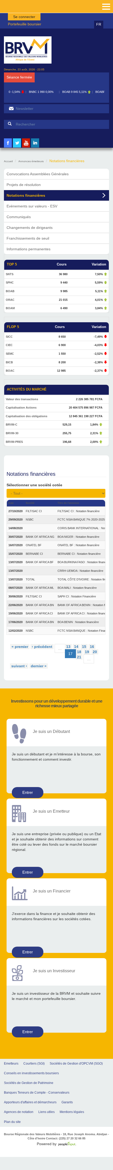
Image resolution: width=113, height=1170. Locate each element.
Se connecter (24, 17)
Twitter (17, 146)
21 (79, 657)
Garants (67, 1102)
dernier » (39, 666)
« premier (20, 647)
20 (95, 652)
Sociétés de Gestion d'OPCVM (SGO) (76, 1063)
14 (76, 647)
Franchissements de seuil (28, 238)
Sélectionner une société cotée (34, 485)
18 (79, 652)
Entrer (27, 792)
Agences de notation (18, 1112)
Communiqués (19, 217)
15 (84, 647)
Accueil (8, 161)
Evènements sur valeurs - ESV (32, 206)
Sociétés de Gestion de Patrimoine (28, 1083)
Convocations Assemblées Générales (38, 174)
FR (98, 24)
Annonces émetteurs (31, 161)
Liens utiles (46, 1112)
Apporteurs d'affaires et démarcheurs (30, 1102)
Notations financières (26, 195)
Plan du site (12, 1122)
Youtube (26, 146)
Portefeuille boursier (24, 24)
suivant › (19, 666)
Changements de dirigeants (30, 227)
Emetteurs (11, 1063)
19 (87, 652)
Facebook (8, 146)
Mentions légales (72, 1112)
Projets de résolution (24, 185)
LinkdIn (35, 146)
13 (68, 647)
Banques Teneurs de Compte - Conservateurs (36, 1092)
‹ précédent (42, 647)
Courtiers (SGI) (34, 1063)
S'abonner (11, 108)
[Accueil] (28, 50)
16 (92, 647)
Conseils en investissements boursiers (31, 1073)
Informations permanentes (28, 249)
